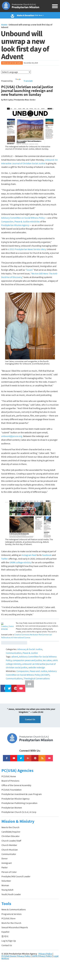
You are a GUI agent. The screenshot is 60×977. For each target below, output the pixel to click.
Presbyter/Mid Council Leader (15, 876)
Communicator (8, 854)
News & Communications (13, 909)
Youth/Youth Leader (11, 894)
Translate (28, 80)
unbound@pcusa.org (11, 436)
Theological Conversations (37, 678)
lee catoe (47, 660)
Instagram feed (29, 555)
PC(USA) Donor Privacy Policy (15, 956)
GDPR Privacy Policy (42, 956)
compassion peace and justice (27, 660)
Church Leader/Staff (11, 840)
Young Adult (7, 889)
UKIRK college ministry (20, 562)
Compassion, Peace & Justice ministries (20, 221)
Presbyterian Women (11, 807)
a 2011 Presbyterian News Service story (27, 249)
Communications (14, 678)
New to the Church (10, 827)
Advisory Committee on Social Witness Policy (23, 217)
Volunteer (6, 880)
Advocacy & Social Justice (12, 63)
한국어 (4, 936)
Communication (14, 652)
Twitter (4, 558)
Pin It (14, 686)
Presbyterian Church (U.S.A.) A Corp (18, 812)
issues (30, 269)
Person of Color (9, 871)
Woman (5, 885)
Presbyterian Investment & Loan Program (21, 794)
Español (5, 931)
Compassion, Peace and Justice (31, 671)
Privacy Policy (45, 953)
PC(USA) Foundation (11, 789)
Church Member (9, 845)
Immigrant (6, 863)
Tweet (9, 686)
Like (3, 686)
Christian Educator (10, 836)
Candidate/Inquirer (10, 831)
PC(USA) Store (8, 918)
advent (14, 656)
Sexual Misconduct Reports (14, 927)
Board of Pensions (10, 780)
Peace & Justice (30, 652)
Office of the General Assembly (16, 785)
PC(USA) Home (8, 776)
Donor (4, 858)
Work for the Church (11, 922)
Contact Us (30, 719)
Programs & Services (11, 913)
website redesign (36, 667)
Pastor (4, 867)
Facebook (47, 555)
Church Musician (9, 849)
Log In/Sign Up (8, 940)
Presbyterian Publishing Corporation (19, 803)
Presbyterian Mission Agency (15, 225)
